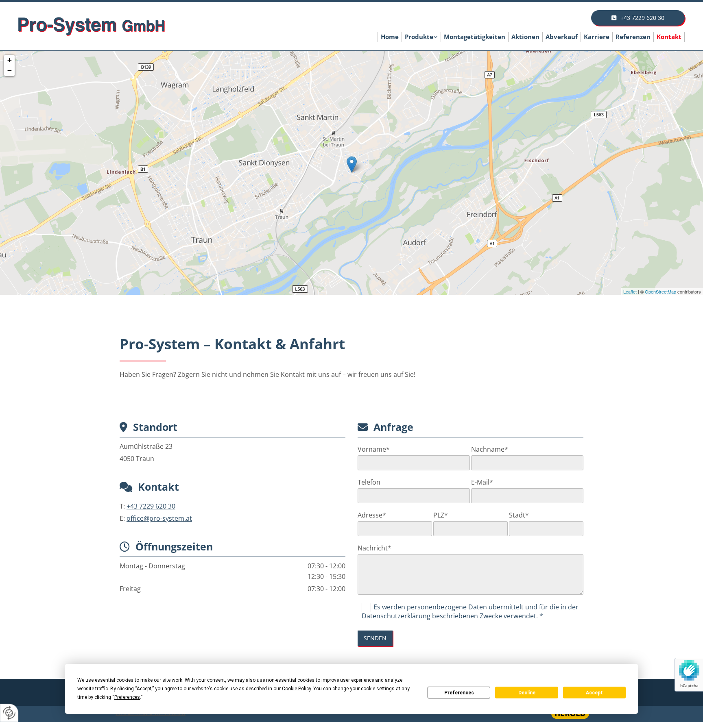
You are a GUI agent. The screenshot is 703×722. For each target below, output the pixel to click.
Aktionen (525, 37)
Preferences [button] (127, 697)
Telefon (369, 482)
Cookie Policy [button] (296, 689)
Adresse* (372, 515)
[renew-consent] (9, 713)
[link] (421, 37)
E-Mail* (482, 482)
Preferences (459, 693)
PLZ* (440, 515)
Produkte (419, 37)
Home (390, 37)
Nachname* (489, 449)
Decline (526, 693)
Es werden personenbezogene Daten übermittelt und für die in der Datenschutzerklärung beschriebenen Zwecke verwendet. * (470, 611)
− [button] (9, 70)
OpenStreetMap (660, 291)
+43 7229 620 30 (151, 506)
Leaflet (630, 291)
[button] (638, 18)
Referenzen (633, 37)
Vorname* (374, 449)
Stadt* (519, 515)
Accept (594, 693)
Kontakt (669, 37)
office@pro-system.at (159, 518)
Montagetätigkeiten (474, 37)
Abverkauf (562, 37)
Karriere (596, 37)
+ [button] (9, 60)
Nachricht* (374, 548)
